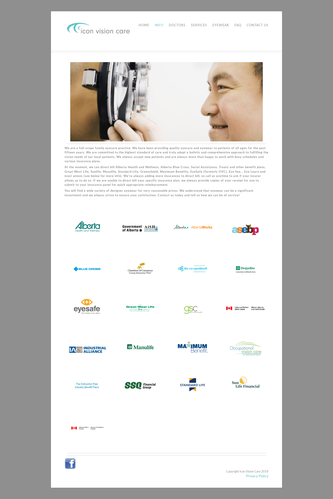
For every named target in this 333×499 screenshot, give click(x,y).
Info (159, 25)
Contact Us (257, 25)
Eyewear (220, 25)
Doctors (177, 25)
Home (144, 25)
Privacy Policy (257, 476)
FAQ (237, 25)
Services (199, 25)
